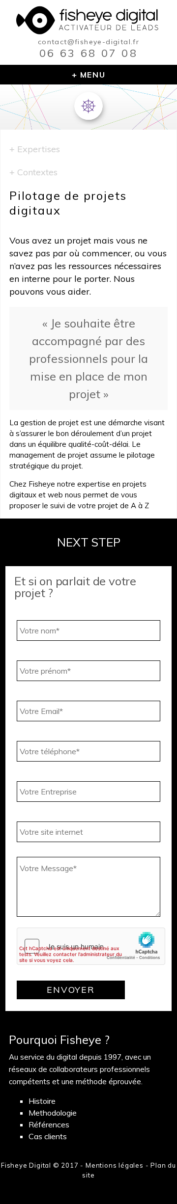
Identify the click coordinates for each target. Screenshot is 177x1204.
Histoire (42, 1101)
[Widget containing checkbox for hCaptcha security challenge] (91, 946)
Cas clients (48, 1136)
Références (49, 1124)
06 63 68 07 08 (88, 53)
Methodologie (53, 1113)
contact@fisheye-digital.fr (88, 41)
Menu (92, 75)
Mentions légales (115, 1165)
